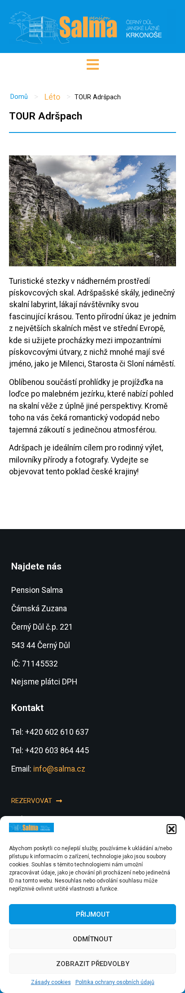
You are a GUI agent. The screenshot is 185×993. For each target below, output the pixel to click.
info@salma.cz (59, 768)
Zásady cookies (51, 982)
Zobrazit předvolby (92, 964)
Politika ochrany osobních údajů (114, 982)
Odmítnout (92, 939)
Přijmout (93, 914)
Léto (52, 97)
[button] (171, 829)
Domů (19, 97)
